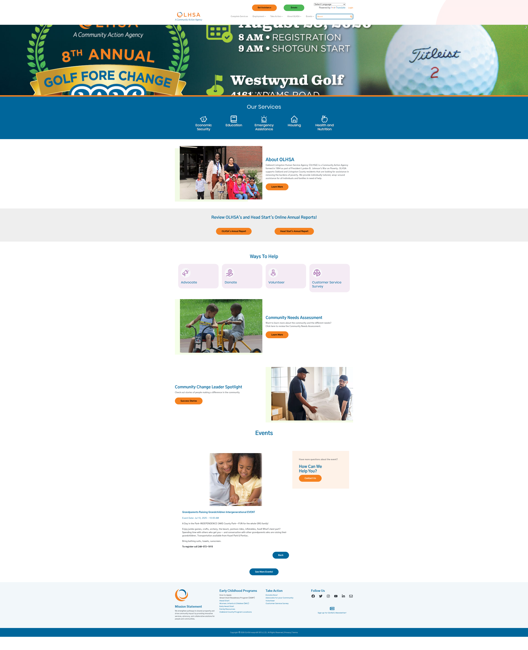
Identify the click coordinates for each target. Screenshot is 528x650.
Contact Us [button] (310, 478)
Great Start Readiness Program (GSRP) (237, 597)
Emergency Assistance (264, 127)
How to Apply (225, 595)
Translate (340, 8)
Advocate (189, 282)
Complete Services (239, 16)
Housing (294, 125)
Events (309, 16)
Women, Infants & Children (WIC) (234, 603)
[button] (264, 8)
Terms (295, 632)
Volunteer (276, 282)
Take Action (275, 16)
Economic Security (203, 127)
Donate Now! (272, 595)
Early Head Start (226, 606)
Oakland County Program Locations (235, 612)
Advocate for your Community (279, 597)
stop (275, 92)
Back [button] (280, 555)
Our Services (264, 106)
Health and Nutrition (324, 127)
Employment (258, 16)
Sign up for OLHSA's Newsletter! (332, 612)
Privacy (287, 632)
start (252, 92)
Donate (231, 282)
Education (234, 125)
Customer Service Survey (326, 284)
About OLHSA (293, 16)
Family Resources (227, 609)
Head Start (224, 600)
